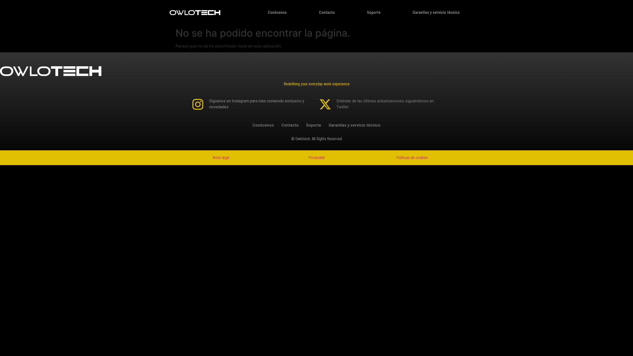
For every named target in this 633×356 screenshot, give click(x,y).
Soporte (374, 12)
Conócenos (277, 12)
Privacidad (316, 157)
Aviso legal (221, 157)
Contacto (327, 12)
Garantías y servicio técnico (436, 12)
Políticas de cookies (412, 157)
